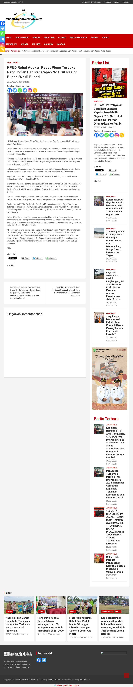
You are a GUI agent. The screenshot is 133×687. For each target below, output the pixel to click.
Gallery (48, 44)
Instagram (107, 2)
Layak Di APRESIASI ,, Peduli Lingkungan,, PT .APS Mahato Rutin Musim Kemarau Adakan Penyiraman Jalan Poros (115, 286)
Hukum (36, 37)
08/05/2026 (99, 127)
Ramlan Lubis (24, 82)
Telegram (125, 2)
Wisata (24, 44)
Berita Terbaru (106, 418)
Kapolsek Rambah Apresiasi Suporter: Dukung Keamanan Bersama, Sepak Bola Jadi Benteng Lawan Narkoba (113, 625)
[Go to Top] (126, 675)
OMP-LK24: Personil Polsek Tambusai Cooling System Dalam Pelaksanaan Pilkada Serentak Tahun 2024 (65, 291)
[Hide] (1, 55)
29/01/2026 (74, 637)
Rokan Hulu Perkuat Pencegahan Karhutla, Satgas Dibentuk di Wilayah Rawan (115, 564)
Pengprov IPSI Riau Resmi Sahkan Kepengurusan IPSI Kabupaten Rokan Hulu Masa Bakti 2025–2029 (51, 624)
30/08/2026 (111, 461)
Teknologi (11, 44)
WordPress (85, 679)
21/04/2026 (111, 338)
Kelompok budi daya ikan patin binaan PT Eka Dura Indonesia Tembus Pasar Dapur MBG (114, 207)
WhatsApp (86, 2)
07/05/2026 (111, 218)
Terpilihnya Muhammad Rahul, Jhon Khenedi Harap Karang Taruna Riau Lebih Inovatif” (114, 325)
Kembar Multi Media (27, 679)
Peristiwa (49, 37)
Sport (105, 37)
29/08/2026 (111, 575)
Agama (94, 37)
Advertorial (22, 37)
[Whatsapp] (20, 90)
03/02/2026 (11, 634)
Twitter (116, 2)
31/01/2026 (43, 634)
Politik (62, 37)
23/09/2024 (12, 82)
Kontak (61, 44)
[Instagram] (30, 90)
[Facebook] (9, 90)
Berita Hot (100, 63)
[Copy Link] (35, 90)
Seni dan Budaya (78, 37)
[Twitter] (14, 90)
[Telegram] (25, 90)
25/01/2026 (106, 637)
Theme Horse (54, 679)
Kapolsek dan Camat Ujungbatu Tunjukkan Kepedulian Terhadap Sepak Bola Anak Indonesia (18, 624)
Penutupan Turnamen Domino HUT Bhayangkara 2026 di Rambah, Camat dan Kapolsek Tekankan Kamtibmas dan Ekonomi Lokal (115, 484)
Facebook (97, 2)
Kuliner (36, 44)
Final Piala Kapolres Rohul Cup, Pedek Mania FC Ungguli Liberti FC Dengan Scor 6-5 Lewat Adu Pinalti (80, 625)
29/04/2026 (111, 259)
